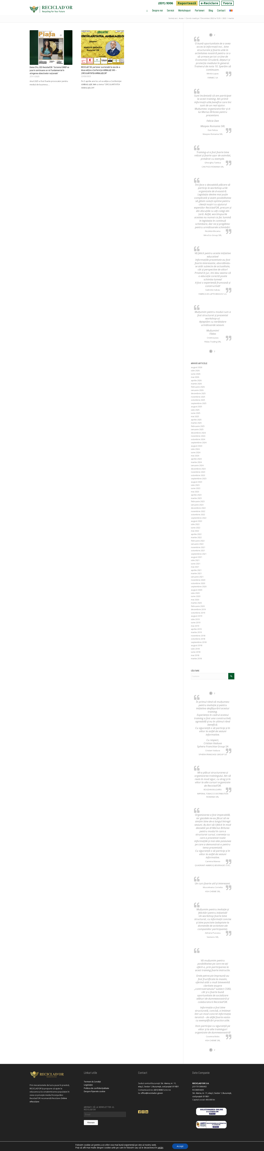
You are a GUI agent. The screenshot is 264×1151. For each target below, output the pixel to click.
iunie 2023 (195, 488)
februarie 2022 (198, 540)
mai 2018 (195, 655)
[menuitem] (165, 3)
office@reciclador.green (152, 1093)
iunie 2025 (195, 413)
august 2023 (196, 481)
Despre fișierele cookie (94, 1091)
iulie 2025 (195, 409)
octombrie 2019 (198, 612)
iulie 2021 (195, 560)
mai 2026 (195, 377)
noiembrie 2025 (198, 396)
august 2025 (196, 406)
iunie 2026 (195, 373)
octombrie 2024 (198, 439)
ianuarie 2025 (197, 429)
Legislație (88, 1084)
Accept (180, 1146)
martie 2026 (196, 383)
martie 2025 (196, 422)
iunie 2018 (195, 652)
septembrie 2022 (198, 517)
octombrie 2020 (198, 583)
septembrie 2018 (198, 642)
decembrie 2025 (198, 393)
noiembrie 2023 (198, 472)
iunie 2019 (195, 622)
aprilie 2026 (196, 380)
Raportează (187, 3)
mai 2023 (195, 491)
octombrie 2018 (198, 638)
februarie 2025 (198, 426)
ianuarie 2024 (197, 465)
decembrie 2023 (198, 468)
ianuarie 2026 (197, 390)
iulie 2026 (195, 370)
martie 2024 (196, 462)
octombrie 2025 (198, 400)
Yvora (227, 3)
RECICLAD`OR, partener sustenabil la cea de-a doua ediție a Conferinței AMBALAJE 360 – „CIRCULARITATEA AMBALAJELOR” (100, 70)
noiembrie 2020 (198, 580)
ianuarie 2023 (197, 504)
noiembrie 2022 (198, 511)
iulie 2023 (195, 485)
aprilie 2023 (196, 494)
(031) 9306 (165, 3)
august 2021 (196, 557)
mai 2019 (195, 625)
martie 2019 (196, 632)
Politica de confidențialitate (96, 1088)
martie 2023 (196, 498)
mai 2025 (195, 416)
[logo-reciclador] (51, 10)
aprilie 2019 (196, 629)
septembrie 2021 (198, 553)
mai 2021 (195, 566)
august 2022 (196, 521)
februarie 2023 (198, 501)
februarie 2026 (198, 386)
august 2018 (196, 645)
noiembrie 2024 (198, 436)
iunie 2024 (195, 452)
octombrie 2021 (198, 550)
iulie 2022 (195, 524)
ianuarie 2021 (197, 576)
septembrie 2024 (198, 442)
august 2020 (196, 589)
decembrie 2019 (198, 609)
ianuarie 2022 (197, 544)
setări (160, 1147)
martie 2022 (196, 537)
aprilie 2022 (196, 534)
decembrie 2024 (198, 432)
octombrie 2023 (198, 475)
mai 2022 (195, 530)
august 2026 (196, 367)
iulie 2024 (195, 449)
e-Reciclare (209, 3)
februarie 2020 (198, 606)
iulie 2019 (195, 619)
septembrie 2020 (198, 586)
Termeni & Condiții (92, 1081)
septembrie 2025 (198, 403)
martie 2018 (196, 658)
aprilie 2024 (196, 458)
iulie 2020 (195, 593)
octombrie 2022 (198, 514)
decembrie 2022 (198, 508)
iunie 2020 (195, 596)
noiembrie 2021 (198, 547)
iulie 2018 (195, 648)
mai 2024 (195, 455)
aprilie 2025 (196, 419)
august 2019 (196, 616)
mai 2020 (195, 599)
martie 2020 (196, 602)
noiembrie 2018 (198, 635)
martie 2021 (196, 573)
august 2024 (196, 445)
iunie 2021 (195, 563)
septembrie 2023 (198, 478)
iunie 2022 (195, 527)
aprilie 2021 (196, 570)
